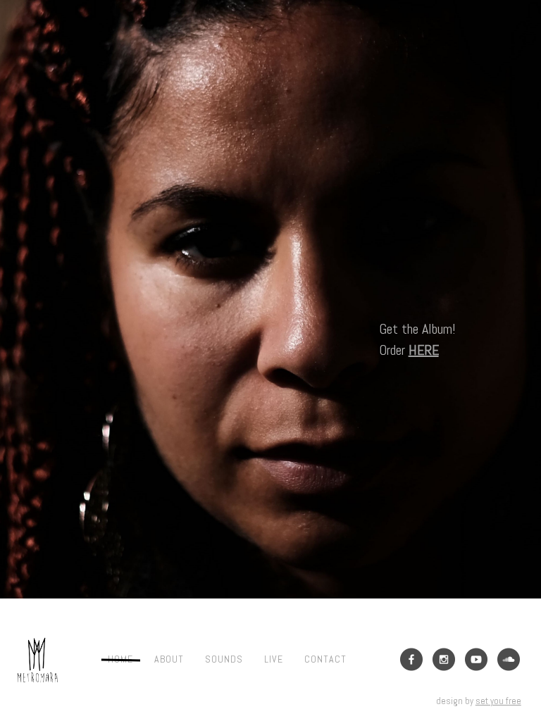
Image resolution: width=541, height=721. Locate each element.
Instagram (444, 659)
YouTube (476, 659)
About (169, 659)
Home (120, 659)
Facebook (411, 659)
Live (273, 659)
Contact (325, 659)
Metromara (37, 659)
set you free (498, 701)
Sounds (224, 659)
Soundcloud (508, 659)
